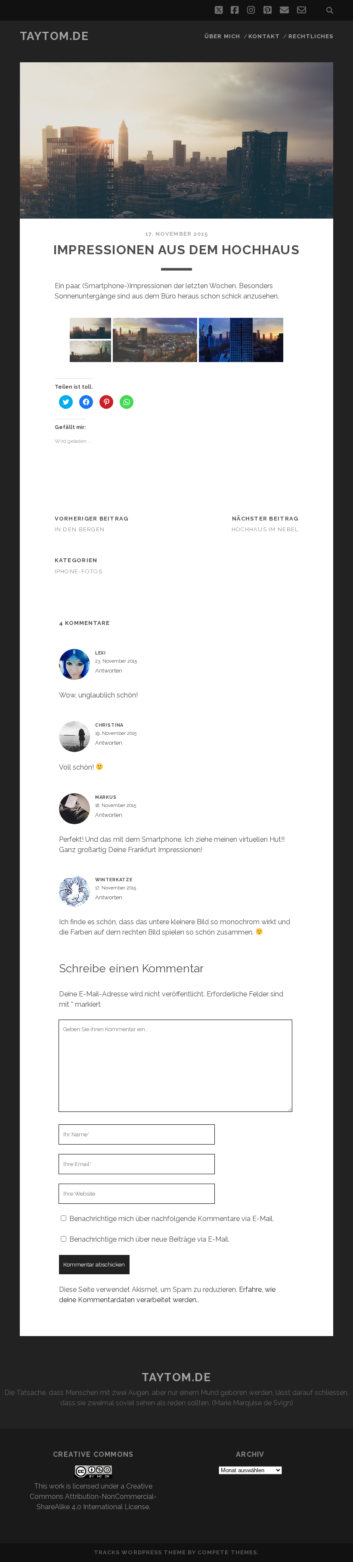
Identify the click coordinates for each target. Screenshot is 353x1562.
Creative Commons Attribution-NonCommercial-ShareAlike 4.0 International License (93, 1496)
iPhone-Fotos (78, 571)
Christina (109, 725)
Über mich (222, 36)
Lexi (100, 652)
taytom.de (54, 36)
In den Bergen (80, 529)
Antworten (108, 670)
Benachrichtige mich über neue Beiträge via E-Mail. (149, 1239)
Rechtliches (310, 36)
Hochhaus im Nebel (265, 529)
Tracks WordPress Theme (140, 1552)
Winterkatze (114, 879)
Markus (106, 797)
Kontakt (264, 36)
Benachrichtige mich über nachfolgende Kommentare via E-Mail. (171, 1219)
